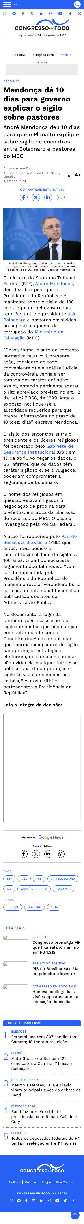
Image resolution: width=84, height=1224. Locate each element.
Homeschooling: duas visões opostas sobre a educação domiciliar (55, 996)
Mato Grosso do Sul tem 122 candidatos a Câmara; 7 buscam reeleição (42, 1063)
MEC (24, 878)
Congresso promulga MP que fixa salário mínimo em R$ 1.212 (56, 947)
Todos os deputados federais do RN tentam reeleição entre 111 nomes (45, 1141)
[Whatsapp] (4, 14)
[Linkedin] (41, 14)
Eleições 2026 (43, 55)
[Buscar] (77, 4)
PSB (39, 878)
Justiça (12, 907)
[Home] (42, 24)
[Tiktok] (70, 14)
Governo (34, 907)
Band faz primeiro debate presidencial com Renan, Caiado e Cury (44, 1116)
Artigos (46, 1182)
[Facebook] (23, 14)
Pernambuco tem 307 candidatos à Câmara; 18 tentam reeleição (45, 1039)
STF (9, 878)
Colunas (31, 1182)
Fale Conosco (65, 1182)
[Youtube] (60, 14)
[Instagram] (50, 14)
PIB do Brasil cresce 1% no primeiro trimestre (55, 971)
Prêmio (66, 55)
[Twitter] (32, 14)
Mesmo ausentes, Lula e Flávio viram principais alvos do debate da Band (46, 1090)
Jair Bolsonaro (63, 878)
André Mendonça (54, 283)
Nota (54, 907)
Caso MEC (63, 888)
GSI (9, 888)
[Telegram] (14, 14)
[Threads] (79, 14)
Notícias (19, 55)
